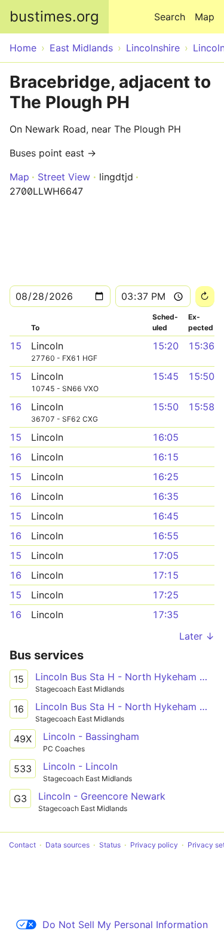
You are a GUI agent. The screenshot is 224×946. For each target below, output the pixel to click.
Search (169, 17)
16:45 (165, 516)
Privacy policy (154, 844)
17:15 (165, 575)
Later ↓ (196, 636)
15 (16, 346)
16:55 (165, 536)
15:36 (201, 346)
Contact (22, 844)
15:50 (201, 376)
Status (110, 844)
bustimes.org (54, 16)
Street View (64, 177)
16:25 (165, 477)
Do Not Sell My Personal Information (125, 924)
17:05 (165, 555)
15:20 (165, 346)
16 (16, 407)
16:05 (165, 437)
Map (204, 17)
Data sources (67, 844)
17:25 (165, 595)
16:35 (165, 496)
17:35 (165, 615)
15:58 (201, 407)
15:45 (165, 376)
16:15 (165, 457)
